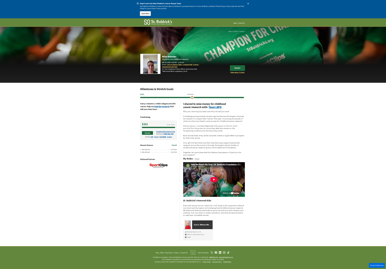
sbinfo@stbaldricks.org (226, 257)
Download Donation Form (165, 132)
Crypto (169, 137)
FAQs (162, 253)
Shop (157, 253)
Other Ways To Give (237, 72)
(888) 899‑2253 (213, 257)
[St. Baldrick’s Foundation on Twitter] (212, 253)
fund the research (162, 106)
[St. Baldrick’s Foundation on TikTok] (228, 253)
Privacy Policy (207, 262)
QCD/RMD (162, 137)
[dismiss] (248, 3)
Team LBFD (215, 107)
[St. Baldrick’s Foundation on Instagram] (224, 253)
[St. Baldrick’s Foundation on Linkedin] (220, 253)
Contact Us (241, 23)
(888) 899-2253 (168, 134)
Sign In (235, 23)
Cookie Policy (227, 262)
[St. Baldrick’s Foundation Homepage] (158, 22)
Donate (237, 68)
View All (174, 145)
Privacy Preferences (377, 265)
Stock (156, 137)
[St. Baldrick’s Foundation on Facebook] (216, 253)
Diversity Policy (217, 262)
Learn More (145, 13)
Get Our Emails (203, 253)
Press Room (169, 253)
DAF (152, 137)
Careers (176, 253)
